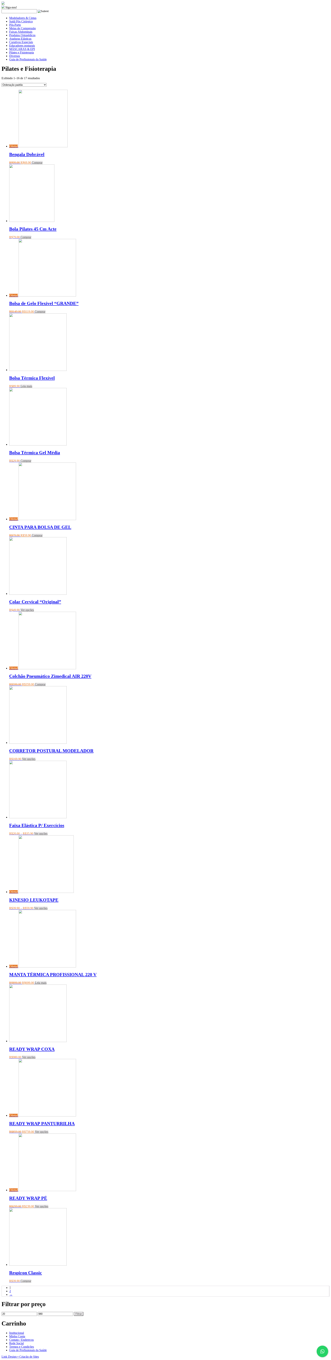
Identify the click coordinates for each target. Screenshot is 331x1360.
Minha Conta (17, 1336)
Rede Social (16, 1343)
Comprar (37, 162)
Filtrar (78, 1313)
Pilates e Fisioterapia (21, 52)
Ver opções (27, 610)
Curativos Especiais (21, 42)
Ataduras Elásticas (20, 38)
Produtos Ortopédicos (22, 35)
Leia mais (26, 386)
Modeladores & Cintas (22, 18)
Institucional (16, 1332)
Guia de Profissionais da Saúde (28, 59)
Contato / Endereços (21, 1339)
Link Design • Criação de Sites (20, 1356)
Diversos (14, 56)
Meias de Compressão (22, 28)
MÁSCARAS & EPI (22, 49)
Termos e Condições (21, 1346)
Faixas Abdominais (20, 31)
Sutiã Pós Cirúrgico (21, 21)
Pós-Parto (15, 24)
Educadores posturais (22, 45)
